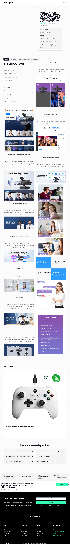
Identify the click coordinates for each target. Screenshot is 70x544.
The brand (39, 530)
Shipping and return (58, 533)
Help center (23, 533)
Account (22, 530)
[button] (4, 403)
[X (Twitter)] (6, 543)
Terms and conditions (58, 531)
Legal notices (56, 530)
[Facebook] (4, 543)
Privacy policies (57, 535)
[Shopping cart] (66, 2)
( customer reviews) (51, 23)
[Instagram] (8, 543)
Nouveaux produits (11, 6)
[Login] (63, 2)
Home (4, 6)
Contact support (24, 535)
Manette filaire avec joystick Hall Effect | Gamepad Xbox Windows (19, 426)
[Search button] (50, 2)
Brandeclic (45, 543)
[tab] (6, 59)
